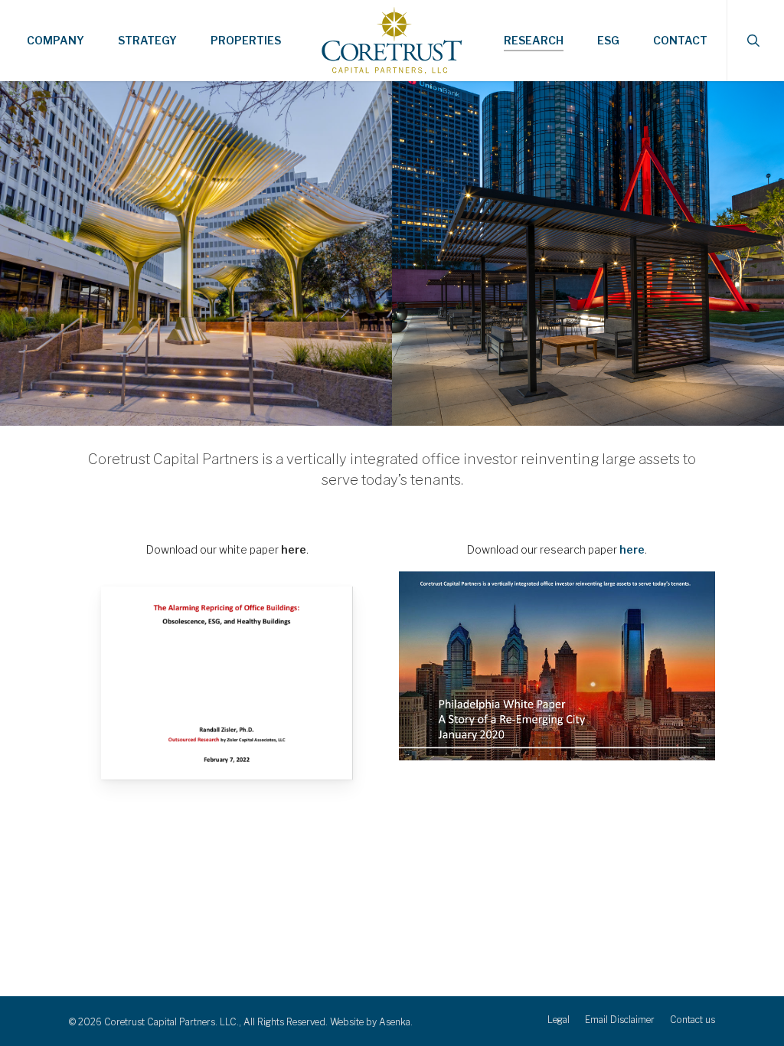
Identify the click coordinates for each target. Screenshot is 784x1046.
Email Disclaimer (620, 1019)
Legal (558, 1019)
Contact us (692, 1019)
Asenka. (396, 1022)
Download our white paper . (227, 549)
